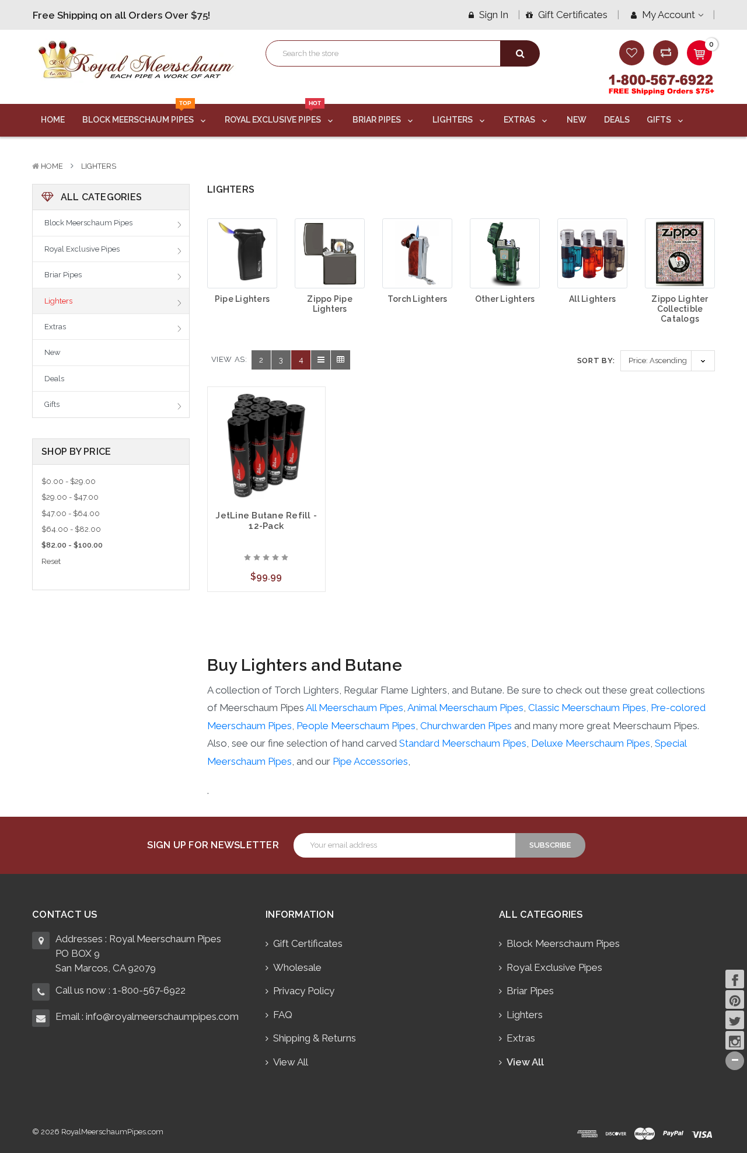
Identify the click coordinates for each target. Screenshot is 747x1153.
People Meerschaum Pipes (356, 725)
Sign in (492, 14)
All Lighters (592, 299)
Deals (617, 119)
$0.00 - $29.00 (68, 481)
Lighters (453, 119)
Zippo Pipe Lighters (329, 303)
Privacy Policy (303, 991)
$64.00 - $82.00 (71, 529)
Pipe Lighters (242, 299)
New (577, 119)
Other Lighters (505, 299)
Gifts (660, 119)
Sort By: (596, 360)
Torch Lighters (418, 299)
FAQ (282, 1014)
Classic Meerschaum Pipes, (589, 707)
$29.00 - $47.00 (70, 497)
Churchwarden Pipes (466, 725)
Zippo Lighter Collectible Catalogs (679, 308)
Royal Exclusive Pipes (274, 114)
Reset (51, 561)
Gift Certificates (572, 14)
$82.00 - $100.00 (72, 545)
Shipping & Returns (314, 1038)
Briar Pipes (377, 119)
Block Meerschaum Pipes (139, 114)
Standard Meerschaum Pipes (462, 743)
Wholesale (297, 967)
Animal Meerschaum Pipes (465, 707)
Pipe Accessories (370, 761)
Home (53, 119)
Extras (520, 119)
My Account (668, 14)
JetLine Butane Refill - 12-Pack (266, 520)
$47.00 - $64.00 (70, 513)
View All (290, 1062)
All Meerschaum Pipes (354, 707)
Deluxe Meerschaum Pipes (590, 743)
